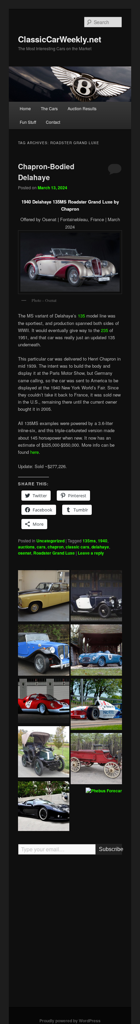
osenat (24, 553)
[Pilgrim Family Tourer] (43, 650)
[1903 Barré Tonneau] (43, 752)
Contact (53, 122)
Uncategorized (50, 541)
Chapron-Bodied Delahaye (46, 171)
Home (25, 108)
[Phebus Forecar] (104, 791)
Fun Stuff (28, 122)
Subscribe (110, 849)
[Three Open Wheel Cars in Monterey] (96, 705)
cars (41, 547)
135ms (89, 541)
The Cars (49, 108)
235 (104, 330)
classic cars (77, 547)
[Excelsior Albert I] (96, 596)
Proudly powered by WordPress (70, 1021)
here (34, 452)
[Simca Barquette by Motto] (96, 650)
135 (81, 315)
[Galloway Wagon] (96, 759)
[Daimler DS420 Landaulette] (43, 596)
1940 (102, 541)
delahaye (100, 547)
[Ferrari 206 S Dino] (43, 702)
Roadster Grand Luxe (54, 553)
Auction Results (82, 108)
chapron (56, 547)
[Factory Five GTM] (43, 806)
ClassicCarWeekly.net (59, 39)
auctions (26, 547)
